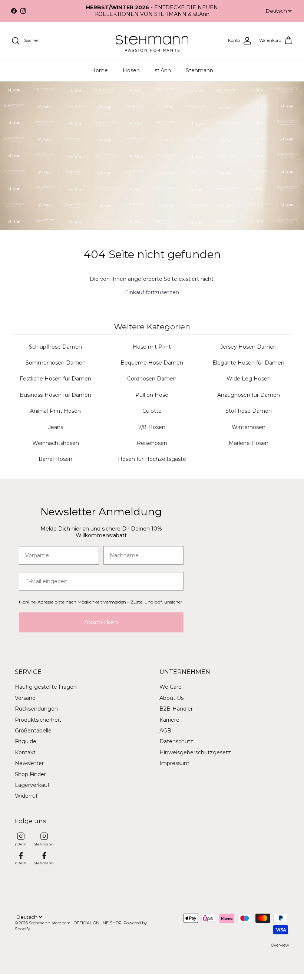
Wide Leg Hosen (249, 378)
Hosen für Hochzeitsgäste (152, 459)
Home (99, 70)
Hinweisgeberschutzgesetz (195, 752)
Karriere (169, 720)
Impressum (174, 763)
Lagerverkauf (32, 785)
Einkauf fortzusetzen (152, 292)
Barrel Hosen (55, 459)
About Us (171, 698)
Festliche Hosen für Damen (55, 378)
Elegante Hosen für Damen (248, 362)
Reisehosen (152, 443)
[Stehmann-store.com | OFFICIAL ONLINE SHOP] (152, 40)
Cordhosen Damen (151, 378)
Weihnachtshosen (55, 443)
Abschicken (101, 622)
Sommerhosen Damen (56, 362)
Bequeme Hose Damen (151, 362)
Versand (25, 698)
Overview (280, 945)
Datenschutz (176, 741)
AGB (165, 730)
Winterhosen (248, 427)
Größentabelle (33, 730)
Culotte (152, 411)
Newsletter (29, 763)
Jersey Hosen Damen (248, 346)
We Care (170, 687)
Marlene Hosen (248, 443)
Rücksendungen (36, 708)
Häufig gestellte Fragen (46, 687)
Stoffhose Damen (248, 411)
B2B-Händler (176, 708)
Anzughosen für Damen (248, 395)
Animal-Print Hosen (55, 411)
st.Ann (163, 70)
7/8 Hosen (151, 427)
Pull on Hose (151, 395)
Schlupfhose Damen (55, 346)
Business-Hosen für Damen (55, 395)
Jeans (55, 427)
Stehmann (199, 70)
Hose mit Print (152, 346)
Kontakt (25, 752)
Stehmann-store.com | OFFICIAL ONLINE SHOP (75, 922)
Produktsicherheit (38, 720)
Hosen (131, 70)
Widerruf (26, 795)
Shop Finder (30, 774)
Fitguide (25, 741)
